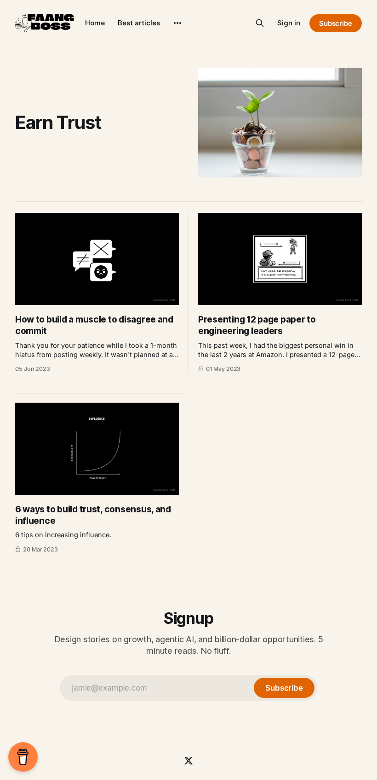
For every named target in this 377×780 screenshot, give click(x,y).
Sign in (288, 22)
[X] (188, 760)
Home (95, 22)
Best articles (139, 22)
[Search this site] (259, 23)
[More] (177, 23)
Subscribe (335, 23)
